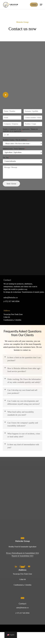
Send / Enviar (11, 184)
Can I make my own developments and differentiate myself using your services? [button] (23, 402)
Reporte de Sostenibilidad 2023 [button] (22, 556)
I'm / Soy (6, 157)
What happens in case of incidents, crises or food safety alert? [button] (23, 435)
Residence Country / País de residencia (15, 140)
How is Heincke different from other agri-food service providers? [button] (24, 369)
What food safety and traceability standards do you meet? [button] (20, 413)
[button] (41, 5)
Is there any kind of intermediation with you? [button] (23, 446)
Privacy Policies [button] (11, 553)
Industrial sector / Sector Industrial (14, 149)
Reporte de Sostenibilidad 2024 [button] (28, 553)
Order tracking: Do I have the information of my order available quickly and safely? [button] (24, 380)
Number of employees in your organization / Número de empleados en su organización (20, 130)
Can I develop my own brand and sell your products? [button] (22, 391)
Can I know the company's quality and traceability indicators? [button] (22, 424)
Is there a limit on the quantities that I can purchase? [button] (24, 359)
